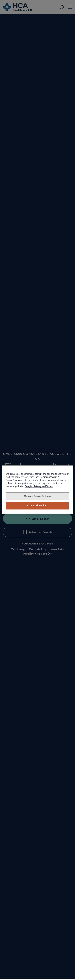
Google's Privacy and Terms (39, 486)
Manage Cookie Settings (37, 496)
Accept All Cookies (37, 505)
